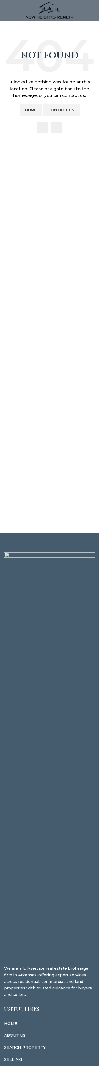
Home (30, 110)
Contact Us (61, 110)
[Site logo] (49, 9)
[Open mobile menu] (6, 10)
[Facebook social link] (42, 127)
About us (15, 1035)
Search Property (25, 1047)
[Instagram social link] (56, 127)
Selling (13, 1059)
